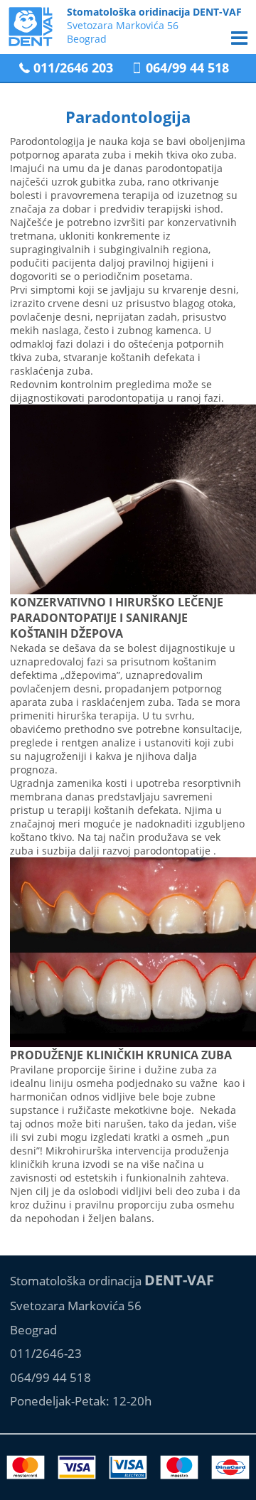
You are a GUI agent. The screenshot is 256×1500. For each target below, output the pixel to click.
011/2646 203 (73, 67)
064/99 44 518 (187, 67)
